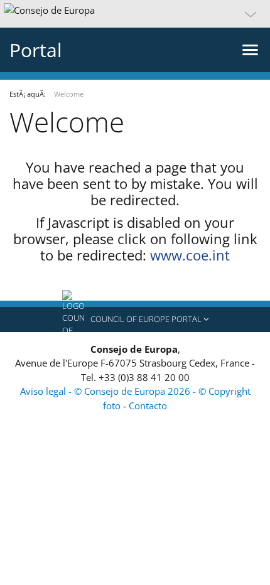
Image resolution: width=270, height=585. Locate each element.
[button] (135, 14)
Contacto (148, 405)
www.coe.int (190, 254)
